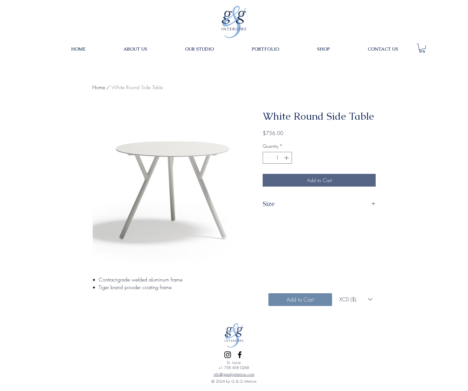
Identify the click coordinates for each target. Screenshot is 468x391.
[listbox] (356, 299)
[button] (422, 48)
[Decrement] (268, 157)
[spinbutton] (277, 157)
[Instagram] (227, 354)
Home (98, 87)
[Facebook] (239, 354)
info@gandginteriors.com (234, 374)
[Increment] (287, 157)
